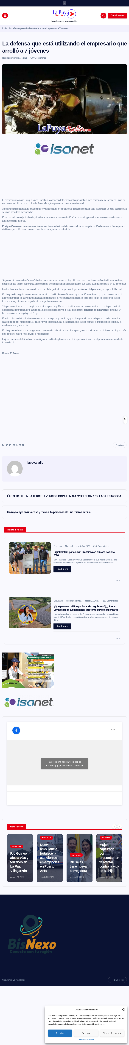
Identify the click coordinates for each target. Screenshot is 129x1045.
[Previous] (114, 826)
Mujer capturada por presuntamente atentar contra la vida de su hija (109, 858)
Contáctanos (117, 15)
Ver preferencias (112, 1033)
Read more (62, 569)
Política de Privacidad (86, 1040)
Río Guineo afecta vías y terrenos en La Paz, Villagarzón (19, 862)
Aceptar (60, 1033)
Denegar (86, 1033)
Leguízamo (58, 600)
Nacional (120, 445)
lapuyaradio (35, 462)
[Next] (119, 826)
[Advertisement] (64, 179)
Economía (57, 546)
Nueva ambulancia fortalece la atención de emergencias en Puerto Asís (49, 858)
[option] (20, 858)
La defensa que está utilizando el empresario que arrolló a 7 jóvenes (38, 28)
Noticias (5, 58)
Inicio (4, 28)
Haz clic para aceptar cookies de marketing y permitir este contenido (64, 764)
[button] (122, 1009)
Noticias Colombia (73, 600)
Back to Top (118, 980)
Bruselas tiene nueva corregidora (78, 866)
